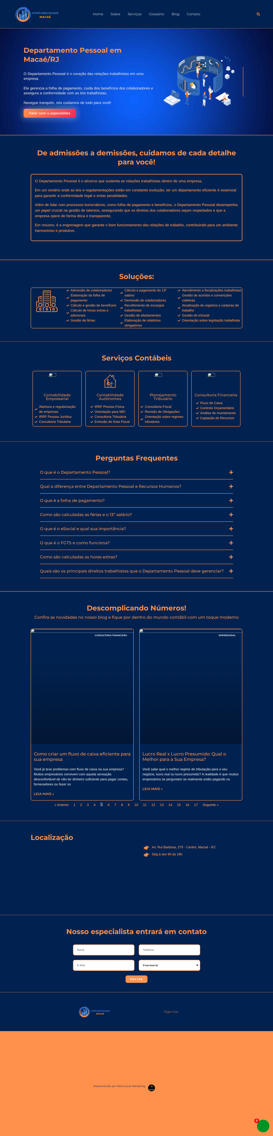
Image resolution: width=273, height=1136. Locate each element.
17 (196, 805)
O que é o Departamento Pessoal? (75, 472)
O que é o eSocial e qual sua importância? (83, 528)
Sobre (115, 14)
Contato (193, 14)
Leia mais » (44, 794)
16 (187, 805)
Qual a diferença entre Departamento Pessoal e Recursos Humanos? (110, 486)
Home (98, 14)
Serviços (135, 14)
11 (145, 805)
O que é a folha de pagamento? (72, 500)
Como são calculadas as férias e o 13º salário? (86, 514)
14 (170, 805)
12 (153, 805)
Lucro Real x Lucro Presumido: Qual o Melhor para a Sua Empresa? (184, 756)
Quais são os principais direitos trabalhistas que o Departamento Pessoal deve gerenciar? (132, 571)
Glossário (156, 14)
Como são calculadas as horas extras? (78, 556)
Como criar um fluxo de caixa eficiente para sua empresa (82, 756)
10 (136, 805)
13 (162, 805)
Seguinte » (211, 805)
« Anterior (61, 805)
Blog (175, 14)
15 (179, 805)
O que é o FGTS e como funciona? (75, 542)
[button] (258, 14)
